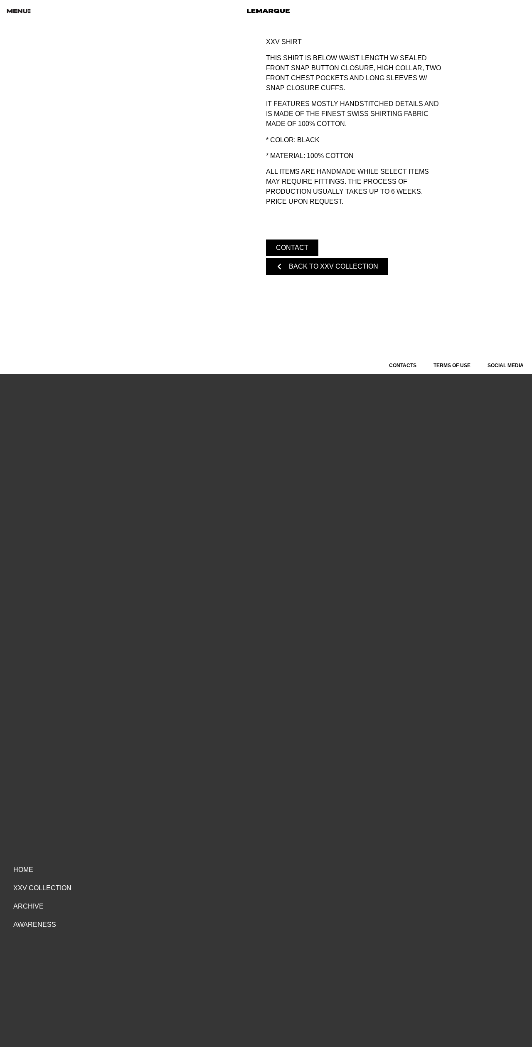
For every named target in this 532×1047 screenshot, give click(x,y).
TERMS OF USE (451, 365)
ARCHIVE (28, 906)
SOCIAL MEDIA (506, 365)
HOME (23, 869)
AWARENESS (34, 924)
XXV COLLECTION (42, 887)
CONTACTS (402, 365)
